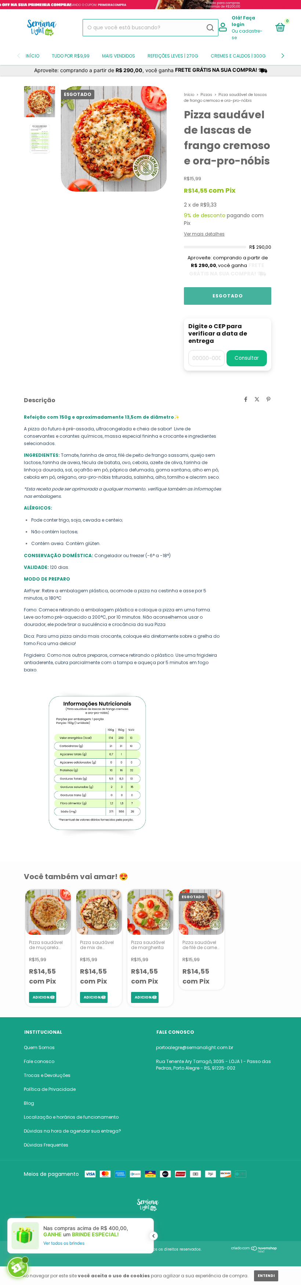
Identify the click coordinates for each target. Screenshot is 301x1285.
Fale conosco (39, 1061)
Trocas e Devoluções (47, 1075)
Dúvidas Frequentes (46, 1145)
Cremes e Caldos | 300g (238, 56)
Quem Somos (39, 1047)
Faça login (243, 21)
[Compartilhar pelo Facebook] (245, 399)
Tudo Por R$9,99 (71, 56)
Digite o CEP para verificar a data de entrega (217, 334)
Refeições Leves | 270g (173, 56)
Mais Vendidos (118, 56)
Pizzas (206, 94)
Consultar (247, 358)
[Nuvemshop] (254, 1251)
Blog (29, 1103)
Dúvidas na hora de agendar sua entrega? (72, 1131)
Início (32, 56)
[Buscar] (210, 27)
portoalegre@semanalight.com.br (194, 1047)
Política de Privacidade (50, 1089)
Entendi (266, 1275)
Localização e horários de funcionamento (71, 1117)
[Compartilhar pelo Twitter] (257, 399)
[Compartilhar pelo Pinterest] (268, 399)
